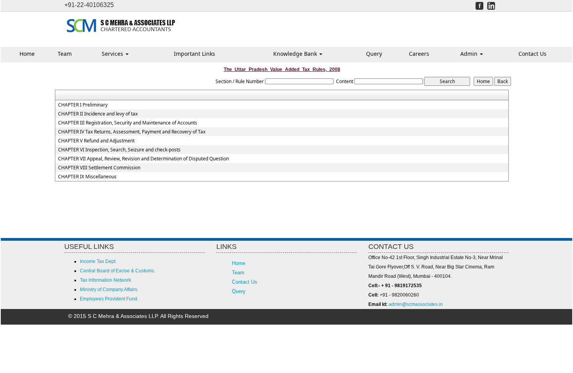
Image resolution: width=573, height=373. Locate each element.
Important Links (194, 53)
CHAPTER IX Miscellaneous (87, 177)
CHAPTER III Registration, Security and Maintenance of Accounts (127, 123)
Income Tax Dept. (98, 261)
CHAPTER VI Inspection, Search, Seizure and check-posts (119, 150)
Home (27, 53)
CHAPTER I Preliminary (83, 105)
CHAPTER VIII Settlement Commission (99, 168)
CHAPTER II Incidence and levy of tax (98, 114)
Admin (469, 53)
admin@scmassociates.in (416, 304)
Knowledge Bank (295, 53)
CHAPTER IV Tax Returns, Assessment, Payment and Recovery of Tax (131, 132)
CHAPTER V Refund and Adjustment (96, 141)
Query (374, 53)
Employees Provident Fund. (109, 299)
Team (65, 53)
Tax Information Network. (106, 280)
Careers (419, 53)
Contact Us (532, 53)
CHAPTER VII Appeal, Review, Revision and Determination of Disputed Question (143, 159)
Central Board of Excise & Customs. (117, 271)
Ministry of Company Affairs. (109, 289)
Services (113, 53)
